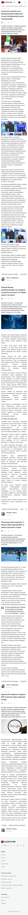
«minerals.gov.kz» (12, 175)
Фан (21, 509)
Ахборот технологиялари (10, 274)
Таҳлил (3, 860)
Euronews (14, 312)
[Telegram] (8, 23)
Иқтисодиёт (4, 863)
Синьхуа (19, 542)
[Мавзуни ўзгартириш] (20, 2)
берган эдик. (5, 675)
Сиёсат (3, 857)
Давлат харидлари (6, 888)
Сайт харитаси (5, 897)
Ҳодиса (3, 854)
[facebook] (11, 845)
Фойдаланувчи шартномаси (9, 876)
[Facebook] (11, 23)
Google (4, 825)
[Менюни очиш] (25, 2)
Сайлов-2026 (9, 6)
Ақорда (16, 6)
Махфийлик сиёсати (6, 879)
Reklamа (3, 903)
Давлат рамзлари (6, 882)
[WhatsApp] (5, 23)
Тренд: (3, 6)
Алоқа (3, 900)
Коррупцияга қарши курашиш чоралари (12, 885)
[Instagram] (2, 23)
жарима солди (19, 820)
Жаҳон (3, 867)
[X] (14, 23)
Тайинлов (22, 6)
